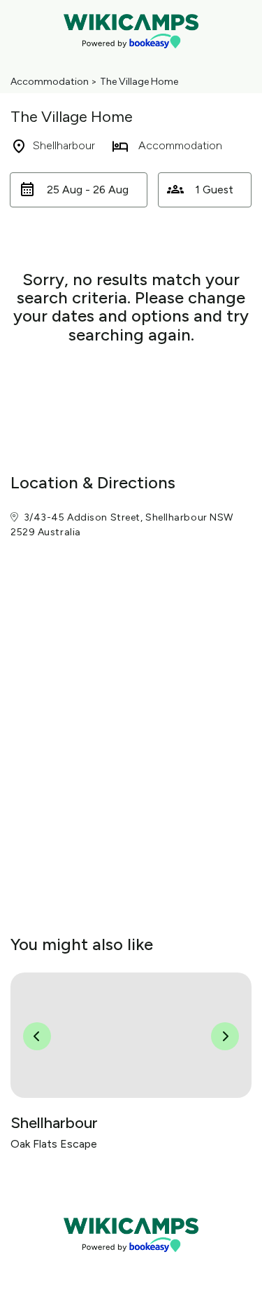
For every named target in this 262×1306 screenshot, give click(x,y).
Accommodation (49, 82)
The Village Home (139, 82)
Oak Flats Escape (53, 1143)
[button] (78, 189)
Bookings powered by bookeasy (131, 1263)
